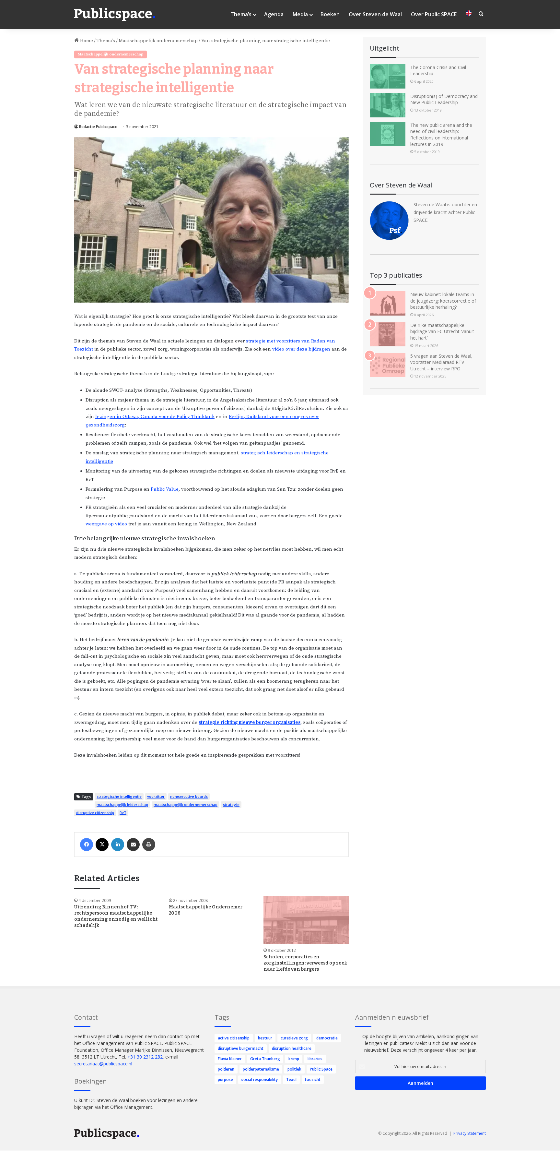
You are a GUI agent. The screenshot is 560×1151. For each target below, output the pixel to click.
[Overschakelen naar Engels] (468, 14)
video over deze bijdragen (301, 349)
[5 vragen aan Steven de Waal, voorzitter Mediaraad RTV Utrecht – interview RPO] (387, 365)
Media (300, 14)
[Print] (148, 844)
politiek (294, 1069)
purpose (225, 1079)
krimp (293, 1058)
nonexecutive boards (189, 796)
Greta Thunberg (265, 1058)
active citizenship (234, 1038)
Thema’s (240, 14)
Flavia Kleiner (230, 1058)
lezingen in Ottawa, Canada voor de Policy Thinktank (155, 417)
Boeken (330, 14)
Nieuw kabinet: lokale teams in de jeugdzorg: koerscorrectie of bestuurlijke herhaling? (443, 300)
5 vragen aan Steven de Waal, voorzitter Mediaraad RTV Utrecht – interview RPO (441, 362)
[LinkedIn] (117, 844)
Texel (291, 1079)
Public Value (165, 489)
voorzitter (156, 796)
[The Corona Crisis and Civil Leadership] (387, 76)
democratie (327, 1038)
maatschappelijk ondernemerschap (185, 804)
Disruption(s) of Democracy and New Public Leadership (444, 99)
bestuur (265, 1038)
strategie (231, 804)
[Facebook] (86, 844)
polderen (226, 1069)
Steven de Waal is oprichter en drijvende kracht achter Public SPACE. (445, 212)
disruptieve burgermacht (240, 1048)
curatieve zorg (294, 1038)
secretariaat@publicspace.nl (103, 1064)
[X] (102, 844)
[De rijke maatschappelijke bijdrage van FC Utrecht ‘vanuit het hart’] (387, 334)
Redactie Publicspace (98, 126)
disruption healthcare (291, 1048)
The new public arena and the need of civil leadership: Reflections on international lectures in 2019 (441, 134)
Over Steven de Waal (375, 14)
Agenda (274, 14)
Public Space (321, 1069)
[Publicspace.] (114, 14)
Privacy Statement (469, 1133)
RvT (123, 812)
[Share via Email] (133, 844)
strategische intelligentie (119, 796)
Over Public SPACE (434, 14)
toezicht (313, 1079)
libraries (315, 1058)
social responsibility (259, 1079)
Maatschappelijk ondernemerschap (158, 41)
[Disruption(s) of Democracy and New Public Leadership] (387, 105)
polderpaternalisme (261, 1069)
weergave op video (106, 524)
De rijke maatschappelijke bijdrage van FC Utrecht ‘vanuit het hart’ (442, 331)
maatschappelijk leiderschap (122, 804)
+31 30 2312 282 (145, 1057)
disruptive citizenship (95, 812)
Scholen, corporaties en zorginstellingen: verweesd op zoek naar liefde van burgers (305, 963)
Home (86, 41)
